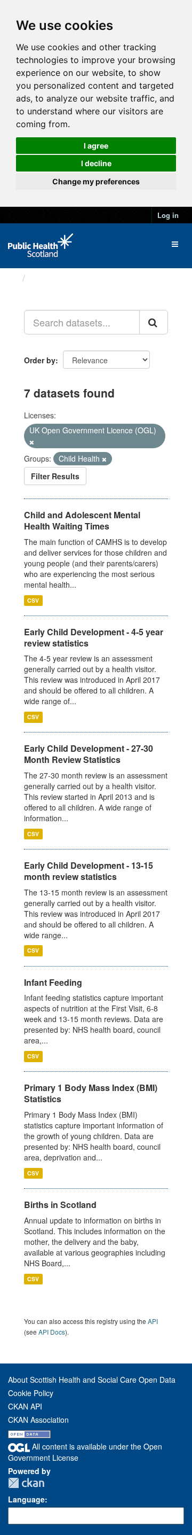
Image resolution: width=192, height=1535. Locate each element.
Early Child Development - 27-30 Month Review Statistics (88, 754)
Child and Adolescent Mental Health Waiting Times (82, 520)
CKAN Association (38, 1419)
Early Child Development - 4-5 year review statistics (93, 637)
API (153, 1321)
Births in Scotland (60, 1204)
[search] (153, 322)
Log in (168, 215)
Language (26, 1499)
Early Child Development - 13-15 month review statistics (88, 871)
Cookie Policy (30, 1393)
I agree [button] (96, 145)
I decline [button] (96, 163)
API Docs (51, 1331)
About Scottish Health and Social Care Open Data (91, 1379)
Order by (39, 360)
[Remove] (31, 442)
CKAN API (25, 1406)
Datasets (50, 278)
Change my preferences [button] (96, 181)
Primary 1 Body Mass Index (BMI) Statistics (90, 1093)
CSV (33, 600)
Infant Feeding (53, 982)
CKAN (26, 1483)
